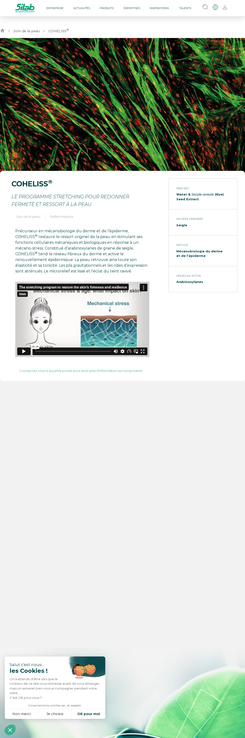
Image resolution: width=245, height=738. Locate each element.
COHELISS (58, 31)
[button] (10, 730)
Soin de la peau (26, 31)
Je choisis (54, 714)
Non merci (21, 714)
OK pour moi (88, 714)
